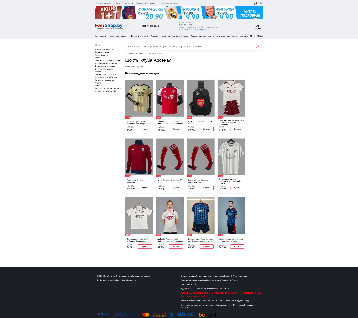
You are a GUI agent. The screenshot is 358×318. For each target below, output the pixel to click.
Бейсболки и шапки (104, 69)
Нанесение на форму (119, 36)
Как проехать (202, 30)
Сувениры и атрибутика (106, 77)
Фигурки (99, 86)
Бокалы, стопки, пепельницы (108, 88)
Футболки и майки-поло (106, 63)
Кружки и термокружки (105, 80)
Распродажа (100, 36)
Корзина (258, 28)
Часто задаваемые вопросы (169, 3)
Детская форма (102, 52)
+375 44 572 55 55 (150, 26)
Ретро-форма (101, 55)
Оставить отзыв (128, 3)
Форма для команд (139, 36)
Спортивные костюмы (105, 66)
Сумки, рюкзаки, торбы (105, 91)
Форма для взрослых (104, 49)
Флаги (98, 83)
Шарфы (98, 72)
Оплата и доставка (103, 3)
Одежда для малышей (105, 74)
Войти (260, 3)
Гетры (98, 58)
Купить (145, 129)
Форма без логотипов (160, 36)
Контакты (116, 3)
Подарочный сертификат (146, 3)
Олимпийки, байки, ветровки (108, 60)
